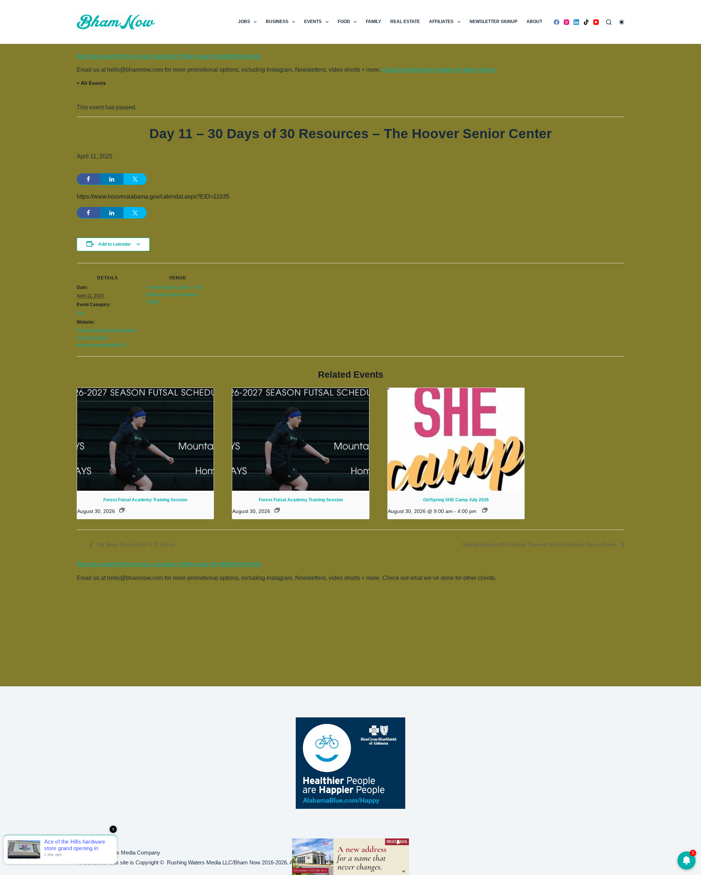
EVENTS (313, 21)
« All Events (91, 83)
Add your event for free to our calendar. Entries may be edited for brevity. (169, 56)
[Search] (609, 22)
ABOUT (534, 21)
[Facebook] (556, 22)
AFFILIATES (441, 21)
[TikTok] (586, 22)
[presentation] (145, 439)
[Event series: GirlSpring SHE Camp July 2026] (484, 510)
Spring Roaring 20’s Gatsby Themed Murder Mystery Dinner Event (539, 544)
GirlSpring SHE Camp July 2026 (456, 499)
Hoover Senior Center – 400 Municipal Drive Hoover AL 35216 (175, 295)
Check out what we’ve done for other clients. (439, 70)
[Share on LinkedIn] (111, 179)
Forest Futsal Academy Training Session (145, 499)
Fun (80, 313)
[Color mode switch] (621, 22)
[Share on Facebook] (88, 179)
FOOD (344, 21)
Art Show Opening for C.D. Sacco (135, 544)
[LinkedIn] (576, 22)
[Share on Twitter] (135, 179)
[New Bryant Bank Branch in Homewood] (350, 856)
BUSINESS (277, 21)
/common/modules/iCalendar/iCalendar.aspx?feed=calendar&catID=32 (106, 338)
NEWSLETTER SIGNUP (493, 21)
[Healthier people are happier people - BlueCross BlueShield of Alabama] (350, 763)
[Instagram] (566, 22)
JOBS (244, 21)
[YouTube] (596, 22)
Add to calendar (114, 244)
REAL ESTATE (405, 21)
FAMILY (373, 21)
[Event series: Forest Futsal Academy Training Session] (122, 510)
